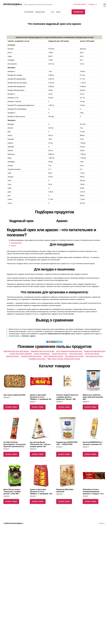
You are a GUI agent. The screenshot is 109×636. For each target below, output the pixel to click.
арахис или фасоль (59, 354)
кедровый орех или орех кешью (16, 351)
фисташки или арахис (94, 356)
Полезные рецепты (79, 4)
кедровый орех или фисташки (42, 351)
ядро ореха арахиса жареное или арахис (64, 359)
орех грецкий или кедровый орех (69, 351)
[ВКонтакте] (47, 342)
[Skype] (59, 342)
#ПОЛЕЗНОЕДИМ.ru (12, 4)
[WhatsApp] (57, 342)
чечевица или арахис (37, 359)
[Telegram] (62, 342)
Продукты (91, 4)
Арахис (13, 245)
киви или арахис (12, 356)
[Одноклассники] (50, 342)
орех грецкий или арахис (53, 356)
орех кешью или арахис (74, 356)
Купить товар (11, 407)
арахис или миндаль (41, 354)
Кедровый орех (16, 243)
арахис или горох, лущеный (21, 354)
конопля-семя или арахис (31, 356)
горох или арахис (76, 354)
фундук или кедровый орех (94, 351)
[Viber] (54, 342)
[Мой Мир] (52, 342)
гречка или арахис (92, 354)
